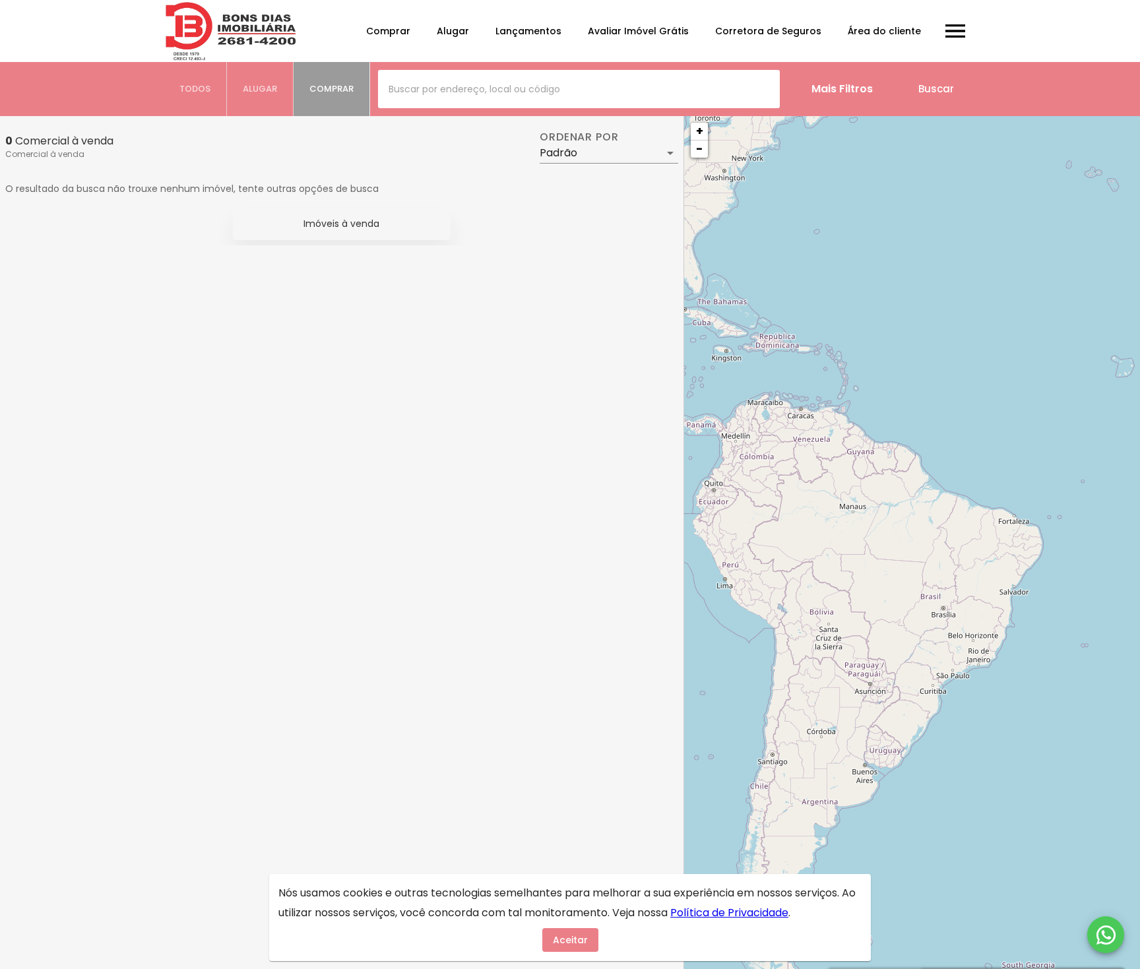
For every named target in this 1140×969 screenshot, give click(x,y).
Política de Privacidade (729, 912)
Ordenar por (579, 137)
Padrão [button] (558, 152)
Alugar (453, 31)
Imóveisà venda (341, 223)
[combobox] (579, 89)
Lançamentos (528, 31)
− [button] (699, 149)
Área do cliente (884, 31)
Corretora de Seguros (768, 31)
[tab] (195, 89)
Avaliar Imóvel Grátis (638, 31)
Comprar (388, 31)
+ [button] (699, 131)
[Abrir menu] (955, 31)
